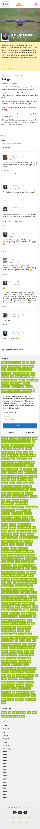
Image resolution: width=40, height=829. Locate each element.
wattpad (21, 699)
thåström (5, 648)
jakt (20, 469)
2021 (4, 764)
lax (12, 514)
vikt (4, 136)
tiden (32, 648)
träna (12, 658)
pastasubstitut (32, 579)
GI (33, 442)
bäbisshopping (6, 380)
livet (30, 517)
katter (4, 480)
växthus (16, 682)
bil (34, 390)
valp (26, 675)
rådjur (4, 600)
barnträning (5, 387)
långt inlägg (5, 514)
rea (9, 600)
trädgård (13, 655)
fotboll (15, 438)
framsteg (27, 438)
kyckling (4, 510)
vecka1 (31, 682)
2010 (4, 797)
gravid (10, 449)
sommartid (22, 620)
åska (12, 377)
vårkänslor (23, 679)
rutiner (17, 607)
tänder (4, 644)
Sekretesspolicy (17, 818)
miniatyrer (5, 548)
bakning (28, 380)
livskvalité (5, 521)
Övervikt (23, 576)
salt (3, 610)
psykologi (17, 596)
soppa (12, 624)
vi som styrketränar (24, 689)
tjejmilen (4, 651)
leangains (5, 517)
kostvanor (34, 497)
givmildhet (5, 445)
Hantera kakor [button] (29, 432)
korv (26, 493)
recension (15, 600)
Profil (4, 68)
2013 (4, 788)
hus (28, 462)
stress (27, 631)
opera (14, 572)
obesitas (10, 569)
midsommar (20, 545)
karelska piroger (14, 476)
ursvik (26, 668)
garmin (28, 442)
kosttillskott (25, 497)
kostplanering (6, 497)
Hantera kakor (23, 822)
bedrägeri (5, 390)
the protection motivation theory (19, 648)
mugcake (21, 558)
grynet (25, 452)
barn (20, 383)
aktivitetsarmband (28, 366)
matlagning (33, 538)
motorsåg (5, 558)
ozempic (30, 576)
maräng (23, 534)
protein (34, 593)
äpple (10, 373)
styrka (20, 634)
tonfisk (27, 651)
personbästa (32, 582)
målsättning (26, 531)
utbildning (33, 668)
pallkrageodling (16, 579)
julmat (20, 473)
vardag (4, 679)
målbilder (11, 531)
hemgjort (23, 456)
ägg (19, 366)
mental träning (27, 541)
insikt (15, 466)
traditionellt (21, 655)
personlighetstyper (8, 586)
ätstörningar (25, 377)
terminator (32, 644)
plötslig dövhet (20, 589)
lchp (25, 514)
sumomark (5, 641)
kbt (9, 480)
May (4, 739)
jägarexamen (13, 469)
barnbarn (26, 383)
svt (16, 641)
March (5, 745)
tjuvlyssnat (12, 651)
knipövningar (6, 486)
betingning (28, 390)
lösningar (12, 524)
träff (3, 658)
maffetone (12, 528)
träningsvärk (6, 661)
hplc (29, 459)
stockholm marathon (23, 627)
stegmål (4, 627)
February (6, 749)
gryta (31, 452)
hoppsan (19, 459)
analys (4, 373)
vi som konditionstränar (9, 689)
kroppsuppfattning (7, 504)
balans (35, 380)
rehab (4, 603)
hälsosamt (11, 456)
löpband (20, 521)
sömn (29, 620)
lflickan (19, 143)
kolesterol (23, 486)
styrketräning (6, 637)
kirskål (25, 480)
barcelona (14, 383)
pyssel (34, 596)
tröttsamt (18, 665)
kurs (22, 507)
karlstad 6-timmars (26, 476)
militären (28, 545)
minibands (13, 548)
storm (14, 631)
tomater (20, 651)
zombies (32, 699)
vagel (4, 675)
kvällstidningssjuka (31, 507)
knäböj (32, 483)
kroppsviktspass (7, 507)
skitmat (17, 613)
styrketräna (27, 634)
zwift (3, 703)
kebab (13, 480)
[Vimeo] (25, 813)
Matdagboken (24, 538)
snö (34, 617)
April (4, 742)
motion (4, 555)
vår (36, 675)
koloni (29, 486)
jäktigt (25, 469)
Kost (29, 713)
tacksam (22, 641)
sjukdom (4, 613)
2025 (4, 752)
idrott (32, 462)
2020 (4, 767)
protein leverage (7, 596)
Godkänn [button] (20, 426)
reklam (10, 603)
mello (19, 541)
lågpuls (28, 510)
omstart (33, 569)
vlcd (12, 699)
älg (16, 370)
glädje (12, 445)
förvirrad (4, 438)
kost (31, 493)
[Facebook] (20, 813)
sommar (14, 620)
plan (30, 586)
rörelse (11, 607)
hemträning (31, 456)
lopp (33, 521)
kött (3, 500)
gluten (18, 445)
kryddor (16, 507)
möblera (16, 552)
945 (27, 363)
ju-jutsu (4, 473)
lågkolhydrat (20, 510)
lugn (23, 524)
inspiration (22, 466)
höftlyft (12, 459)
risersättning (26, 603)
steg (32, 624)
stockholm (12, 627)
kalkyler (26, 473)
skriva (4, 617)
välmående (19, 675)
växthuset (24, 682)
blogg (14, 713)
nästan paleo (25, 562)
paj (3, 579)
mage (19, 528)
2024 (4, 755)
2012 (4, 791)
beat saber (14, 387)
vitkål (33, 696)
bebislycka (28, 387)
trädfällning (5, 655)
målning (18, 531)
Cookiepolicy (7, 417)
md (15, 541)
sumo (35, 637)
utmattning (21, 672)
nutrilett (20, 565)
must (3, 562)
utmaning (13, 672)
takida (28, 641)
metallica (5, 545)
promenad (15, 593)
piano (17, 586)
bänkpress (5, 383)
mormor (30, 552)
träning (4, 713)
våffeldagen (30, 672)
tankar (19, 644)
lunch (28, 524)
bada (14, 380)
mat (16, 538)
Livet (12, 716)
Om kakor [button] (11, 432)
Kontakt (14, 822)
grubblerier (5, 452)
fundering (5, 442)
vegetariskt (20, 685)
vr (16, 699)
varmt (4, 682)
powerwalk (30, 589)
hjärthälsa (5, 459)
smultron (28, 617)
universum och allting (8, 668)
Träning (18, 658)
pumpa (24, 596)
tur (28, 665)
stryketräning (6, 634)
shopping (19, 610)
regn (35, 600)
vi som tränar (6, 692)
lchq (30, 514)
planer (4, 589)
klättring (11, 483)
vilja (27, 692)
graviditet (16, 449)
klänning (4, 483)
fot (10, 438)
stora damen (6, 631)
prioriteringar (6, 593)
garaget (21, 442)
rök (33, 603)
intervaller (30, 466)
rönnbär (4, 607)
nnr (32, 562)
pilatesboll (24, 586)
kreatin (9, 500)
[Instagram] (15, 813)
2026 (4, 725)
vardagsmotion (13, 679)
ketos (19, 480)
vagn (9, 675)
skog (23, 613)
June (4, 735)
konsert (33, 490)
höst (25, 459)
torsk (32, 651)
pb (14, 582)
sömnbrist (5, 624)
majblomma (26, 528)
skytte (16, 617)
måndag (16, 534)
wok (27, 699)
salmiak (34, 607)
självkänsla (33, 610)
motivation (31, 555)
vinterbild (17, 696)
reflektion (29, 600)
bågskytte (21, 380)
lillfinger (25, 517)
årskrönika (5, 377)
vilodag (32, 692)
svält (12, 641)
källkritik (33, 473)
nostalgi (9, 565)
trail (8, 658)
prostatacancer (25, 593)
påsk (24, 579)
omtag (4, 572)
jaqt (30, 469)
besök (21, 390)
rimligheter (17, 603)
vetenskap (28, 685)
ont (9, 572)
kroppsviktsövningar (21, 504)
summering (28, 637)
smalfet (22, 617)
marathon (30, 534)
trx (24, 665)
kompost (13, 490)
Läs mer (4, 65)
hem (17, 456)
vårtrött (10, 682)
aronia (32, 373)
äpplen (16, 373)
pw (29, 596)
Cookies (8, 818)
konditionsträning (23, 490)
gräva (4, 449)
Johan (9, 143)
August (5, 729)
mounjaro (13, 558)
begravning (13, 390)
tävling (25, 644)
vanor (31, 675)
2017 (4, 776)
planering (11, 589)
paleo (8, 579)
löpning (27, 521)
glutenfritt (25, 445)
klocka (25, 483)
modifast (23, 552)
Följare (11, 68)
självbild (26, 610)
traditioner (30, 655)
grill (22, 449)
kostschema (16, 497)
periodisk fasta (21, 582)
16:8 (3, 363)
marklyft (4, 538)
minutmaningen (7, 552)
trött (12, 665)
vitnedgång (5, 699)
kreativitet (16, 500)
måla (33, 528)
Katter (34, 713)
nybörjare (33, 565)
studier (14, 634)
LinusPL (3, 143)
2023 (4, 758)
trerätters (21, 661)
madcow (4, 528)
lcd (16, 514)
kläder (31, 480)
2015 (4, 782)
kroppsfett (24, 500)
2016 (4, 779)
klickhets (19, 483)
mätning (4, 541)
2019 (4, 770)
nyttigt (4, 569)
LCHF (20, 514)
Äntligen (6, 79)
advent (4, 366)
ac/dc (32, 363)
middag (12, 545)
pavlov (10, 582)
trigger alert (5, 665)
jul (9, 473)
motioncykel (12, 555)
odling (21, 569)
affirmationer (12, 366)
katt (35, 476)
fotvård (21, 438)
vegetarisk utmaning (8, 685)
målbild (4, 531)
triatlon (28, 661)
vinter (10, 696)
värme (30, 679)
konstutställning (12, 493)
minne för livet (23, 548)
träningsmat (26, 658)
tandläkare (11, 644)
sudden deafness (17, 637)
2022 (4, 761)
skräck (33, 613)
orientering (21, 572)
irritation (4, 469)
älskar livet (28, 370)
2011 (4, 794)
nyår (26, 565)
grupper (19, 452)
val (13, 675)
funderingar (13, 442)
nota (15, 565)
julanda (14, 473)
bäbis (33, 377)
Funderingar (22, 713)
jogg (34, 469)
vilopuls (4, 696)
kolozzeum (5, 490)
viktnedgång (20, 692)
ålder (3, 370)
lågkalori (11, 510)
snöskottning (6, 620)
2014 (4, 785)
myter (17, 562)
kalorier (4, 476)
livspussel (13, 521)
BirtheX (14, 143)
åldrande (10, 370)
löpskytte (5, 524)
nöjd (3, 565)
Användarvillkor (29, 818)
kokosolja (15, 486)
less (11, 517)
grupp (13, 452)
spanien (18, 624)
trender (14, 661)
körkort (21, 493)
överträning (15, 576)
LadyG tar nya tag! (22, 34)
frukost (35, 438)
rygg (22, 607)
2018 (4, 773)
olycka (27, 569)
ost (27, 572)
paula (4, 582)
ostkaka (32, 572)
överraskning (6, 576)
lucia (18, 524)
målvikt (34, 531)
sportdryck (26, 624)
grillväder (28, 449)
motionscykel (22, 555)
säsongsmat (10, 610)
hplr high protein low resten (10, 462)
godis (31, 445)
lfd (15, 517)
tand (33, 641)
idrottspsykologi (7, 466)
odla (16, 569)
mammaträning (7, 534)
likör (19, 517)
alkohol (21, 370)
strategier (20, 631)
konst (4, 493)
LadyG (14, 188)
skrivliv (10, 617)
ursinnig (19, 668)
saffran (28, 607)
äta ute (18, 377)
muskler (33, 558)
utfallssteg (5, 672)
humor (23, 462)
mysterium (10, 562)
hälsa (4, 456)
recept (22, 600)
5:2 (23, 363)
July (4, 732)
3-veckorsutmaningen (13, 363)
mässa (11, 538)
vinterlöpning (26, 696)
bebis (21, 387)
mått (10, 541)
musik (27, 558)
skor (28, 613)
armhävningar (24, 373)
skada (11, 613)
